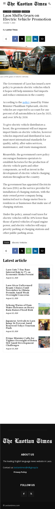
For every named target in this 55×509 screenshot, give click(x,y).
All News (7, 12)
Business (16, 12)
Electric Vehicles (19, 242)
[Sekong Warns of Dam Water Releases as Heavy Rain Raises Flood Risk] (44, 309)
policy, (27, 102)
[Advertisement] (27, 389)
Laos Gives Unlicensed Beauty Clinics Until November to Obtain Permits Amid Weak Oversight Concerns (19, 290)
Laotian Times (12, 30)
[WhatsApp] (29, 39)
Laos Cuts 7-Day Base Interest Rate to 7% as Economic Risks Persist (19, 272)
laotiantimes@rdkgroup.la (26, 467)
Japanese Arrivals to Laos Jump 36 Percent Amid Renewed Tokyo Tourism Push (20, 324)
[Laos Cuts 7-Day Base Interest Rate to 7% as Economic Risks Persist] (44, 273)
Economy (25, 12)
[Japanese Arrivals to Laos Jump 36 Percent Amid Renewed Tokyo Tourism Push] (44, 324)
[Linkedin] (35, 39)
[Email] (42, 39)
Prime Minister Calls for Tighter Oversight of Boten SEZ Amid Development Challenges (21, 341)
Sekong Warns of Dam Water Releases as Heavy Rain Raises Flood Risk (20, 307)
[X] (22, 39)
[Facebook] (15, 39)
